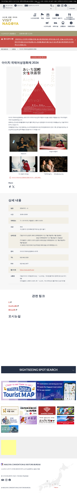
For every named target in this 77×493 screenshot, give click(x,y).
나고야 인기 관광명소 (8, 33)
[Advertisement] (8, 447)
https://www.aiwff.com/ (27, 270)
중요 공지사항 (8, 5)
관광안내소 (20, 5)
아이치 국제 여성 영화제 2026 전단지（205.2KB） (26, 177)
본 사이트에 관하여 (6, 476)
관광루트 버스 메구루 (33, 5)
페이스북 (11, 310)
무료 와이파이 (8, 7)
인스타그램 (12, 306)
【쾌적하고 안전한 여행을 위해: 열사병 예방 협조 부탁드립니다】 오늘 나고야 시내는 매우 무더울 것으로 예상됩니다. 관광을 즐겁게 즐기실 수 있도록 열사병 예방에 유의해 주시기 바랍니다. (44, 42)
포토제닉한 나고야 (25, 33)
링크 (14, 476)
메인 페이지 (4, 49)
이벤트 (14, 49)
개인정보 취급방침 (22, 476)
